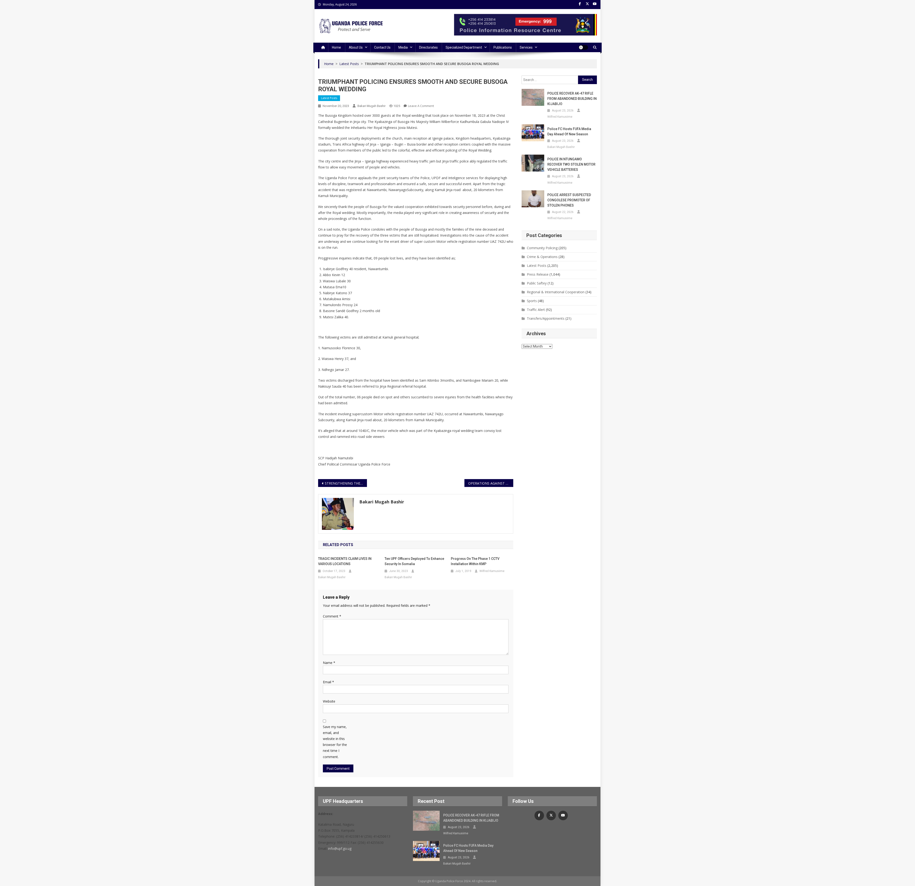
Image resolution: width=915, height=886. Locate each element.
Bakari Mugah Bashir (371, 106)
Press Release (538, 274)
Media (403, 47)
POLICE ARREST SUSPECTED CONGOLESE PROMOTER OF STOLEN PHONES (569, 200)
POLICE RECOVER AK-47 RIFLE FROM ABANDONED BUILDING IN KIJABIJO (572, 98)
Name (329, 662)
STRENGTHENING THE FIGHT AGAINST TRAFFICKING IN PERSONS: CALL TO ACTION (346, 483)
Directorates (428, 47)
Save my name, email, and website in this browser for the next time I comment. (335, 741)
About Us (356, 47)
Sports (532, 301)
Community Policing (542, 248)
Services (526, 47)
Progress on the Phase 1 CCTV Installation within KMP (475, 561)
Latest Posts (329, 98)
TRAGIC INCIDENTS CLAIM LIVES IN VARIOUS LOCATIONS (344, 561)
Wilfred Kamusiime (491, 571)
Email (328, 682)
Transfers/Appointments (545, 318)
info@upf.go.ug (339, 848)
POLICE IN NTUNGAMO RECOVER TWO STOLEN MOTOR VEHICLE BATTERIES (571, 164)
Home (336, 47)
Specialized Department (464, 47)
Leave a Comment (421, 106)
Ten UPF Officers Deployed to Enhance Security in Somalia (414, 561)
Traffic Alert (536, 309)
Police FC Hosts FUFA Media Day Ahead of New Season (569, 131)
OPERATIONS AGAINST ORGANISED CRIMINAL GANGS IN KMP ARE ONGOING (490, 483)
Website (329, 701)
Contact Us (382, 47)
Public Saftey (537, 283)
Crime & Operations (542, 256)
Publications (502, 47)
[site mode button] (583, 47)
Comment (332, 616)
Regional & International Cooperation (556, 292)
